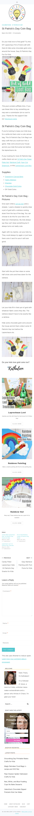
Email (5, 633)
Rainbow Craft (15, 162)
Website (6, 643)
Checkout (23, 806)
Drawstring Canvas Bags (14, 177)
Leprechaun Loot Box (23, 166)
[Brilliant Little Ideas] (17, 12)
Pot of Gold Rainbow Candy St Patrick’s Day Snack (23, 536)
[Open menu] (17, 2)
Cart (28, 804)
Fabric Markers (10, 180)
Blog (23, 804)
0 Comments (17, 33)
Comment (7, 591)
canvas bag (19, 204)
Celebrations (6, 25)
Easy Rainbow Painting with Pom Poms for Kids (25, 563)
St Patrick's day (17, 25)
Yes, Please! (17, 740)
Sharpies (8, 183)
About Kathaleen (14, 804)
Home (5, 804)
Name (5, 623)
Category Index (13, 806)
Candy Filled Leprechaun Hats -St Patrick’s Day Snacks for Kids (8, 536)
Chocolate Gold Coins (13, 186)
